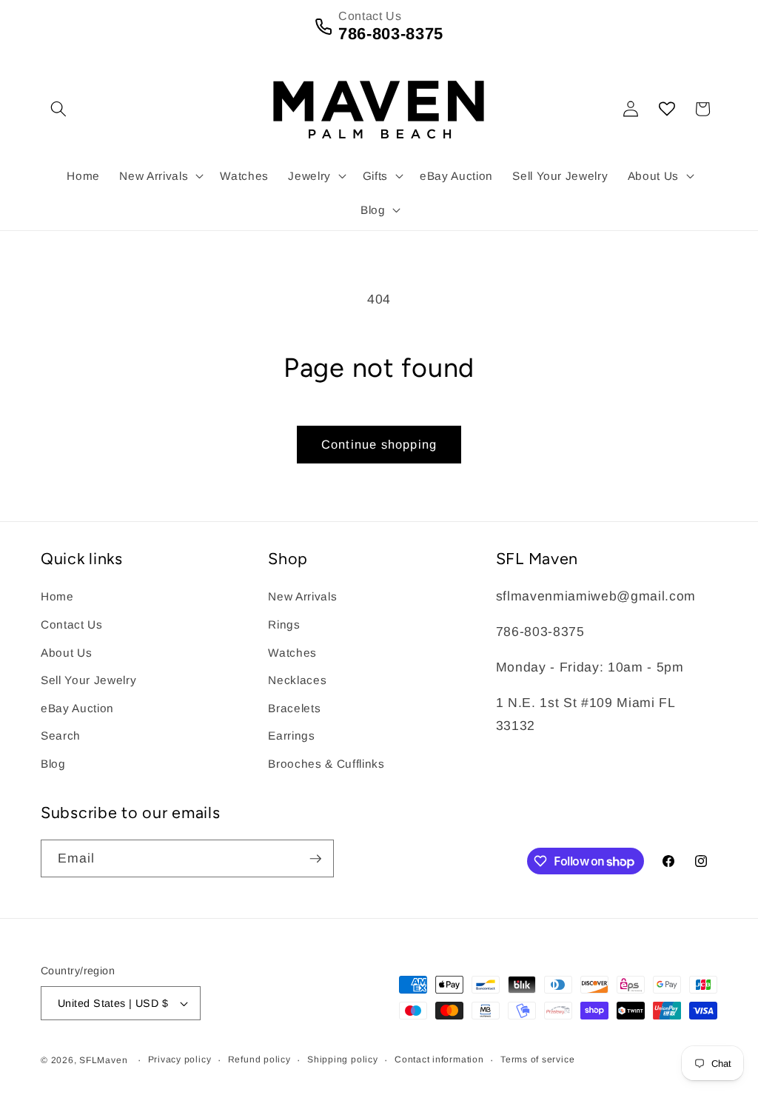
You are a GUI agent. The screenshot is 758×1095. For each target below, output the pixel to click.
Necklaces (297, 680)
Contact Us (72, 624)
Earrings (291, 735)
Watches (292, 652)
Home (57, 596)
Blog (53, 763)
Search (61, 735)
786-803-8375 (390, 33)
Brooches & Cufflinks (326, 763)
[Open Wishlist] (667, 109)
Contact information (439, 1059)
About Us (66, 652)
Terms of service (537, 1059)
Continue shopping (379, 444)
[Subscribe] (315, 859)
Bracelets (294, 708)
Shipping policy (342, 1059)
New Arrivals (302, 596)
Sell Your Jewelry (88, 680)
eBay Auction (77, 708)
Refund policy (259, 1059)
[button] (58, 109)
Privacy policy (180, 1059)
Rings (284, 624)
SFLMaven (103, 1060)
